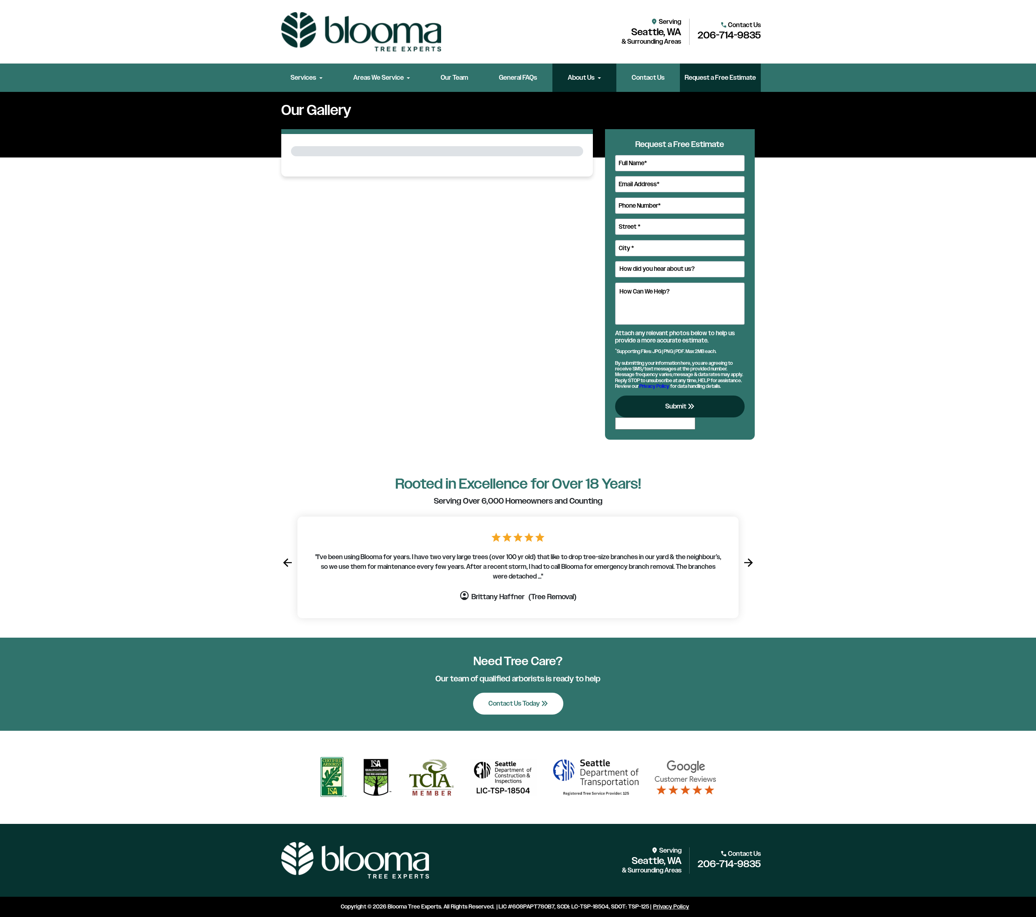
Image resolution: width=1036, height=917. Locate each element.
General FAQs (518, 77)
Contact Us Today (519, 703)
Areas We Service (378, 77)
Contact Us (648, 77)
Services (303, 77)
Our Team (454, 77)
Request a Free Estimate (720, 77)
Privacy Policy (654, 386)
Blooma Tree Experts (414, 907)
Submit (680, 406)
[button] (287, 563)
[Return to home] (355, 860)
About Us (581, 77)
